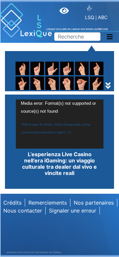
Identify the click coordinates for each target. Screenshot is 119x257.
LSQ (89, 17)
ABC (102, 17)
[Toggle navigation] (109, 37)
